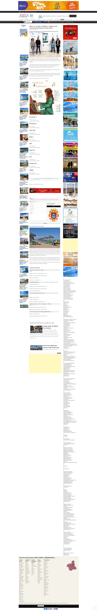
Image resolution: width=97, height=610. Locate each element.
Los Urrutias (21, 579)
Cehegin (33, 568)
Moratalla (33, 572)
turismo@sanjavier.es (36, 279)
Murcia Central (39, 560)
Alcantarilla (39, 564)
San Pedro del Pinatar (21, 592)
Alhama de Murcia (48, 16)
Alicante (43, 70)
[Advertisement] (45, 363)
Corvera (39, 568)
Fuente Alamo (27, 571)
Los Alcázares (59, 16)
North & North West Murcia (34, 561)
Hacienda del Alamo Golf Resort (27, 573)
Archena (39, 565)
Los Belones (21, 577)
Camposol (27, 568)
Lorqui (39, 574)
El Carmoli (21, 564)
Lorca (55, 16)
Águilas (44, 16)
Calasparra (33, 565)
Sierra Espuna (27, 581)
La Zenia (45, 593)
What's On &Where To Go (33, 20)
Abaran (39, 563)
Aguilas (26, 562)
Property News (50, 19)
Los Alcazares (21, 576)
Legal (69, 605)
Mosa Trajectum (40, 577)
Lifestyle (43, 19)
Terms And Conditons (60, 605)
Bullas (32, 564)
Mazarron (27, 576)
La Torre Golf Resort (21, 574)
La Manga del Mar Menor (21, 571)
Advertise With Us (75, 605)
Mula (32, 573)
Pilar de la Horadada (20, 584)
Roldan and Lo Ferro (21, 589)
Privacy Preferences (40, 605)
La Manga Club (21, 569)
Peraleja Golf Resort (40, 580)
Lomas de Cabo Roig (46, 595)
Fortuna (33, 570)
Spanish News (57, 19)
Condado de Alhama (27, 570)
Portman (20, 587)
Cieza (32, 569)
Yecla (32, 574)
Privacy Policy (65, 605)
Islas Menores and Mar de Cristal (21, 567)
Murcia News (21, 19)
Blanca (39, 567)
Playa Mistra (53, 311)
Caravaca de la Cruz (34, 567)
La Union (20, 575)
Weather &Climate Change (27, 20)
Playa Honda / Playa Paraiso (21, 586)
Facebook (45, 223)
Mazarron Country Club (46, 582)
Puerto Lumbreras (27, 580)
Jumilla (53, 16)
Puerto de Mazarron (27, 578)
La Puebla (20, 572)
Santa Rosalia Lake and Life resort (21, 594)
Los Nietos (21, 578)
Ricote (39, 581)
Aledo (26, 563)
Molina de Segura (39, 576)
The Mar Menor (21, 560)
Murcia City (40, 578)
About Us (71, 605)
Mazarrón (63, 16)
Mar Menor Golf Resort (22, 581)
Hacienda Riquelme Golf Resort (40, 572)
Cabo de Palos (21, 562)
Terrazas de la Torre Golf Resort (21, 597)
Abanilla (39, 562)
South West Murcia (27, 560)
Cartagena (21, 563)
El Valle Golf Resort (40, 570)
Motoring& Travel (39, 20)
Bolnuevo (26, 567)
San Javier (67, 16)
